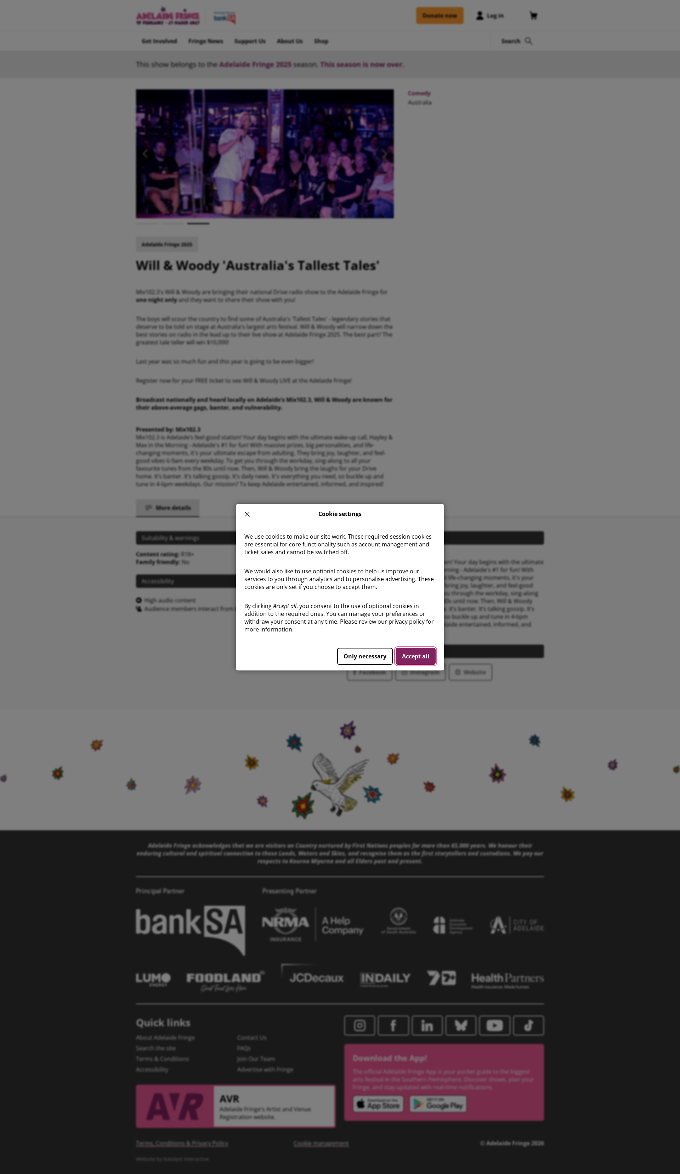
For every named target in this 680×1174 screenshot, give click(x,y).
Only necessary (365, 656)
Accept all (415, 656)
